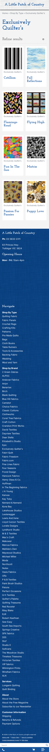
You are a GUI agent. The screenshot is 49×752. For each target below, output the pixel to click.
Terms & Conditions (27, 737)
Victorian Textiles (11, 660)
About (5, 695)
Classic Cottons (10, 410)
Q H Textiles (8, 595)
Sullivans (6, 648)
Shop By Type (16, 13)
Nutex (5, 568)
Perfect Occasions (11, 591)
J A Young (7, 491)
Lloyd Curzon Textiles (13, 522)
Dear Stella (7, 437)
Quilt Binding (8, 689)
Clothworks (8, 414)
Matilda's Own (9, 549)
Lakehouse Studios (12, 510)
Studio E (6, 645)
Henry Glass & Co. (11, 479)
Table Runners (9, 347)
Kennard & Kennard (12, 502)
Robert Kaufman (10, 618)
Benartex (6, 387)
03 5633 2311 (13, 239)
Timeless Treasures (12, 656)
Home (5, 13)
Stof (4, 641)
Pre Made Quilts (10, 335)
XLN (4, 675)
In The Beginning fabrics (14, 487)
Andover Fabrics (10, 379)
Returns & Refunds (11, 719)
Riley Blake (7, 610)
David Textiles (9, 429)
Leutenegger (8, 514)
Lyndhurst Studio (11, 529)
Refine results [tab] (12, 39)
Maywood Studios (11, 552)
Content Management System (10, 740)
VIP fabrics (7, 664)
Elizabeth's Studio (11, 441)
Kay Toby (7, 499)
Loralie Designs (10, 525)
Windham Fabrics (11, 671)
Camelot (6, 402)
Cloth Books (8, 343)
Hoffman (6, 483)
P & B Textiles (9, 579)
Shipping (6, 716)
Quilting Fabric (9, 316)
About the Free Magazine (15, 702)
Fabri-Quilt (7, 452)
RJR (4, 614)
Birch (4, 391)
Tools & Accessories (12, 350)
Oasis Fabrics (9, 572)
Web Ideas (25, 740)
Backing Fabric (9, 354)
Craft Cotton (8, 422)
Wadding (6, 358)
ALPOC (6, 375)
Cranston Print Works (13, 425)
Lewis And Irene (10, 518)
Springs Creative (10, 629)
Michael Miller (9, 556)
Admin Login (5, 737)
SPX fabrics (8, 633)
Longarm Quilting (11, 685)
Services (6, 681)
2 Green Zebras (10, 372)
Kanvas (6, 495)
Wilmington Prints (11, 668)
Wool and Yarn (9, 362)
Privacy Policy (15, 737)
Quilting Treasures (11, 602)
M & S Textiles (9, 533)
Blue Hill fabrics (10, 399)
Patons (5, 587)
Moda (5, 560)
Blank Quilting (9, 395)
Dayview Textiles (11, 433)
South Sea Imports (11, 625)
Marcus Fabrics (10, 545)
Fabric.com (8, 460)
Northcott (7, 564)
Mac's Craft (8, 537)
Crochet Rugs (9, 324)
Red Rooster (8, 606)
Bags (4, 339)
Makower (7, 541)
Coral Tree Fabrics (11, 418)
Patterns (6, 331)
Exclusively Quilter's (35, 13)
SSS (4, 637)
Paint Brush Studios (12, 583)
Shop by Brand (10, 368)
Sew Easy (7, 621)
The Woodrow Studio (13, 652)
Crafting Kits (8, 327)
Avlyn (5, 383)
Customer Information (14, 712)
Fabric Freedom (10, 456)
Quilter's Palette (10, 598)
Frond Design (9, 472)
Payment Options (11, 723)
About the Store (10, 698)
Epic (4, 445)
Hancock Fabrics (10, 475)
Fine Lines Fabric (10, 464)
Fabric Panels (9, 320)
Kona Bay (7, 506)
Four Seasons (9, 468)
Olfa (4, 575)
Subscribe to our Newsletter (16, 706)
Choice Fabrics (10, 406)
